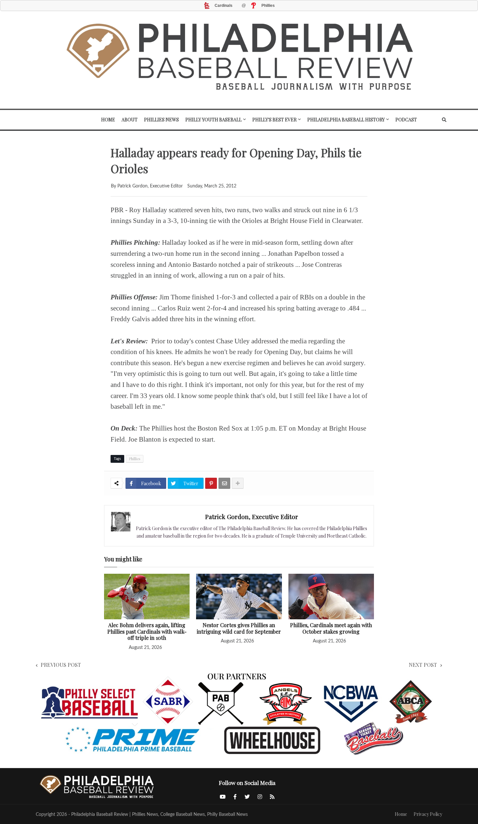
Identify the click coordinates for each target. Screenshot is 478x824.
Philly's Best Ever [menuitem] (274, 120)
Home (401, 814)
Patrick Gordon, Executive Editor (251, 516)
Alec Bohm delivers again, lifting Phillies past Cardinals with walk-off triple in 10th (147, 631)
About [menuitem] (130, 120)
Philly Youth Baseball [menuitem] (213, 120)
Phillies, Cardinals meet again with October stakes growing (331, 628)
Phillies (134, 458)
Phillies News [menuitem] (161, 120)
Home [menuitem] (108, 120)
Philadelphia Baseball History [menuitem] (346, 120)
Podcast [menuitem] (406, 120)
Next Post (423, 664)
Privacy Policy (428, 814)
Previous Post (61, 664)
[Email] (224, 483)
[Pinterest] (211, 483)
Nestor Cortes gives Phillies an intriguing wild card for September (239, 628)
